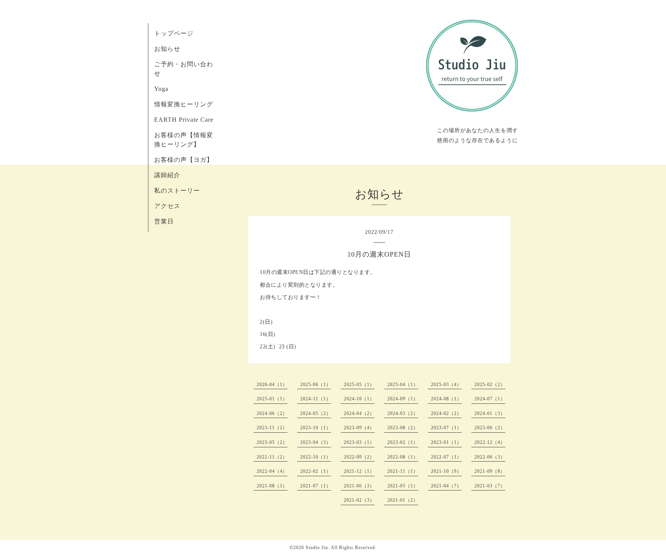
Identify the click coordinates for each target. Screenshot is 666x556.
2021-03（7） (489, 486)
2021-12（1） (359, 471)
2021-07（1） (315, 486)
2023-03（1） (359, 442)
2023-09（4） (359, 427)
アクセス (167, 206)
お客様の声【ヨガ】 (183, 159)
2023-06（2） (489, 427)
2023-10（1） (315, 427)
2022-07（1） (446, 457)
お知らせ (167, 48)
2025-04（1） (402, 384)
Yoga (161, 89)
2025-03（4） (446, 384)
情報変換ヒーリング (183, 104)
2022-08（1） (402, 457)
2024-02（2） (446, 413)
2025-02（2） (489, 384)
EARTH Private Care (184, 119)
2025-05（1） (359, 384)
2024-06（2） (272, 413)
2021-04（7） (446, 486)
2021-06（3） (359, 486)
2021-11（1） (402, 471)
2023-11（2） (272, 427)
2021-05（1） (402, 486)
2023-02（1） (402, 442)
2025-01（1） (272, 398)
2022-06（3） (489, 457)
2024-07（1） (489, 398)
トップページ (173, 33)
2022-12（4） (489, 442)
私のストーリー (177, 190)
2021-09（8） (489, 471)
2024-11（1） (315, 398)
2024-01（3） (489, 413)
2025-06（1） (315, 384)
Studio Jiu (317, 547)
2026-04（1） (272, 384)
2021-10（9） (446, 471)
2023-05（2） (272, 442)
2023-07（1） (446, 427)
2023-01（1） (446, 442)
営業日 (164, 221)
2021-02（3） (359, 500)
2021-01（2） (402, 500)
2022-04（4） (272, 471)
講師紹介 (167, 175)
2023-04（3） (315, 442)
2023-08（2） (402, 427)
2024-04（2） (359, 413)
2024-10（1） (359, 398)
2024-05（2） (315, 413)
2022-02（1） (315, 471)
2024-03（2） (402, 413)
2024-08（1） (446, 398)
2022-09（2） (359, 457)
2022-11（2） (272, 457)
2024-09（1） (402, 398)
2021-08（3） (272, 486)
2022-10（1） (315, 457)
